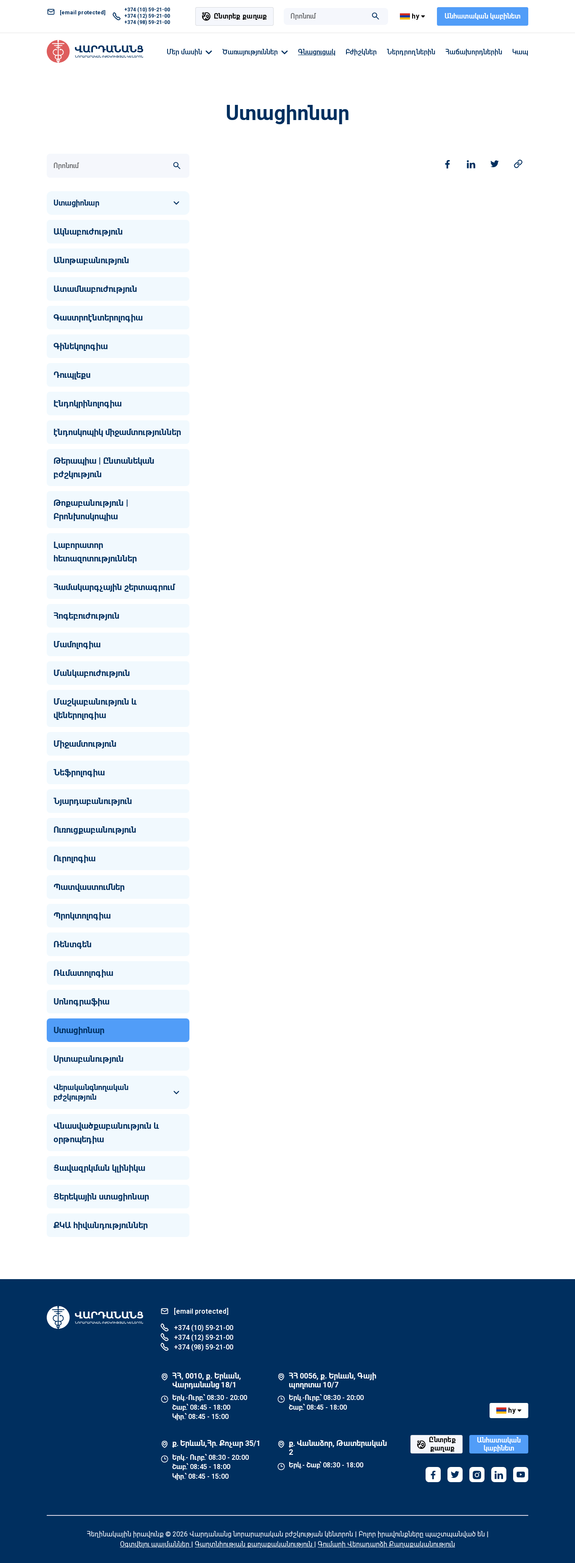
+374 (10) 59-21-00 (147, 10)
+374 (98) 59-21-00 (147, 22)
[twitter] (455, 1474)
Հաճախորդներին (473, 52)
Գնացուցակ (316, 52)
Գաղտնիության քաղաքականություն (254, 1544)
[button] (118, 203)
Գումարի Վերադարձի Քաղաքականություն (386, 1544)
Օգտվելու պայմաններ (155, 1544)
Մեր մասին (184, 52)
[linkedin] (498, 1474)
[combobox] (327, 16)
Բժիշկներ (361, 52)
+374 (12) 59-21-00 (147, 16)
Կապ (520, 52)
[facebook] (433, 1474)
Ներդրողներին (411, 52)
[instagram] (476, 1474)
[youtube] (520, 1474)
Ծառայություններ (250, 52)
